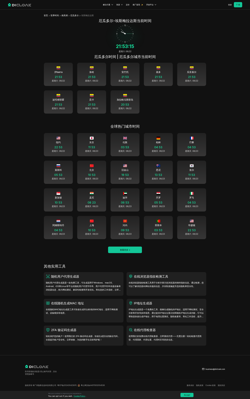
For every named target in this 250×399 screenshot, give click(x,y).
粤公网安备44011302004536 (93, 385)
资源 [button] (118, 5)
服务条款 (190, 385)
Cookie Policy (79, 396)
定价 (128, 5)
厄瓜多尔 (74, 15)
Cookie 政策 (210, 385)
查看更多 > (125, 250)
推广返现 (136, 5)
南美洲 (64, 15)
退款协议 (221, 385)
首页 (46, 15)
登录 (230, 5)
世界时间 (55, 15)
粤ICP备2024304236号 (67, 385)
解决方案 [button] (106, 5)
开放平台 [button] (150, 5)
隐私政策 (199, 385)
